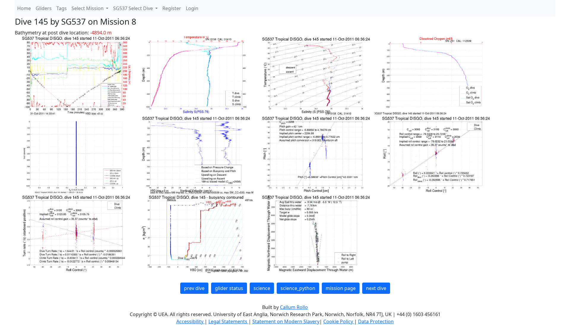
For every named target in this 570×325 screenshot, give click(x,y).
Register (171, 8)
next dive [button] (376, 288)
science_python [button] (298, 288)
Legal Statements (228, 321)
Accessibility (190, 321)
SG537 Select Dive (133, 8)
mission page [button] (341, 288)
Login (192, 8)
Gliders (44, 8)
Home (24, 8)
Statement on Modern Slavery (285, 321)
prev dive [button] (194, 288)
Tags (61, 8)
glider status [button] (229, 288)
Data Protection (376, 321)
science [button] (262, 288)
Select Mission (88, 8)
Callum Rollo (294, 307)
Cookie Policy (338, 321)
